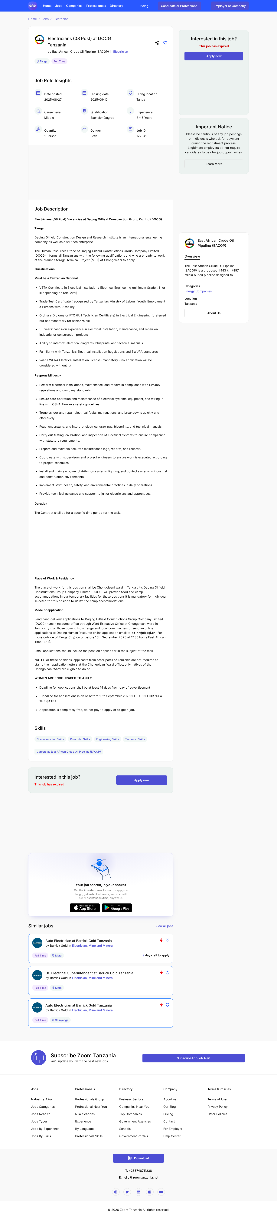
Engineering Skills (107, 739)
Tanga (43, 61)
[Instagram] (116, 1192)
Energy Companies (198, 291)
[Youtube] (161, 1192)
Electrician (61, 19)
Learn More (214, 164)
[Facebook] (150, 1192)
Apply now (141, 780)
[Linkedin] (138, 1192)
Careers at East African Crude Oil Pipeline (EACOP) (69, 751)
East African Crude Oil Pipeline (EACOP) (80, 51)
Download (141, 1158)
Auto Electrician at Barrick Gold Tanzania (78, 941)
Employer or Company (230, 6)
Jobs (45, 19)
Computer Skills (80, 739)
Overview (192, 256)
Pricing (143, 6)
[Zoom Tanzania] (32, 5)
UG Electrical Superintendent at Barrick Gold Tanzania (89, 973)
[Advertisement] (100, 171)
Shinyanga (61, 1020)
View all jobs (164, 926)
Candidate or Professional (179, 6)
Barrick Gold (59, 945)
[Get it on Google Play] (117, 907)
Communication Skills (50, 739)
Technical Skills (135, 739)
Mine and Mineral (101, 945)
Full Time (59, 61)
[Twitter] (127, 1192)
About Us (214, 313)
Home (32, 19)
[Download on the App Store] (85, 907)
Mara (58, 955)
